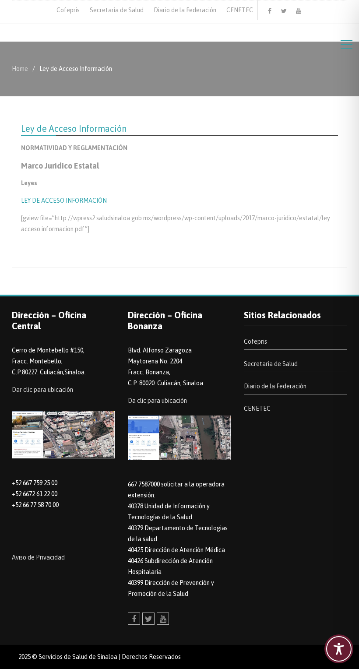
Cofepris (68, 10)
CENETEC (239, 10)
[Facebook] (270, 11)
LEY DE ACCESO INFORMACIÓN (64, 200)
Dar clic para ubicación (42, 389)
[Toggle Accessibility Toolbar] (338, 648)
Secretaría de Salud (117, 10)
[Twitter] (284, 11)
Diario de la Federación (185, 10)
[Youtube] (298, 11)
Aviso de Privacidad (38, 557)
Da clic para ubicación (157, 400)
